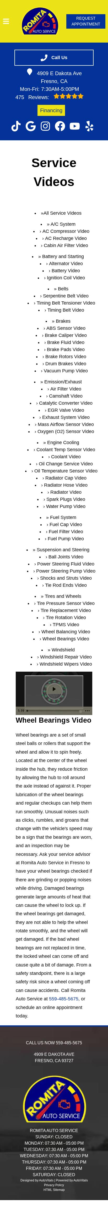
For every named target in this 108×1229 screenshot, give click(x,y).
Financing (51, 110)
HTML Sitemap (54, 1190)
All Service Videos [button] (63, 213)
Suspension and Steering (63, 549)
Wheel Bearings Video (65, 638)
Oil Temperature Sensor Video (66, 471)
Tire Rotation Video (66, 617)
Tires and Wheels (63, 596)
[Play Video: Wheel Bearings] (53, 689)
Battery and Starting (63, 256)
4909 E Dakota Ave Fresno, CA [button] (59, 77)
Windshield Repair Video (66, 657)
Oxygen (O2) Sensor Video (65, 431)
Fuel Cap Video (66, 524)
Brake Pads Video (66, 349)
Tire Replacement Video (66, 610)
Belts (63, 288)
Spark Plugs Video (65, 499)
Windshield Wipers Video (66, 664)
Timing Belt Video (65, 310)
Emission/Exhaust (63, 381)
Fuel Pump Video (66, 538)
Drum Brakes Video (65, 363)
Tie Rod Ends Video (66, 585)
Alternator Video (66, 263)
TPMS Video (66, 624)
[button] (16, 126)
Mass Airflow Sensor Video (66, 424)
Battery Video (66, 270)
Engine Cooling (63, 442)
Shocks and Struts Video (66, 578)
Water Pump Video (65, 506)
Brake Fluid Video (65, 342)
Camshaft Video (66, 396)
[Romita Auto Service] (39, 21)
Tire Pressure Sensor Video (66, 603)
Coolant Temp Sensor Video (65, 449)
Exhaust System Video (66, 417)
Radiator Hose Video (66, 485)
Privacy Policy (54, 1185)
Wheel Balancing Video (65, 631)
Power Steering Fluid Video (65, 564)
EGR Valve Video (66, 410)
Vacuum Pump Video (66, 370)
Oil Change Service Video (66, 463)
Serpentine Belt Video (66, 296)
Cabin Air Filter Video (66, 245)
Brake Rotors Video (65, 356)
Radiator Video (66, 492)
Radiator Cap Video (66, 478)
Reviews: (33, 97)
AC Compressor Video (65, 231)
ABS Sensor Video (65, 328)
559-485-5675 (63, 998)
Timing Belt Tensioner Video (66, 303)
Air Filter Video (65, 389)
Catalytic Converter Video (66, 403)
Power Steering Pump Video (65, 571)
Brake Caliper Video (66, 335)
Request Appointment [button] (86, 21)
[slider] (53, 711)
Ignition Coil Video (66, 277)
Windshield (63, 649)
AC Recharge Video (66, 238)
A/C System (63, 224)
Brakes (63, 321)
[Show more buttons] (87, 711)
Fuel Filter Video (66, 531)
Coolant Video (66, 456)
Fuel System (63, 517)
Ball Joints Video (65, 556)
